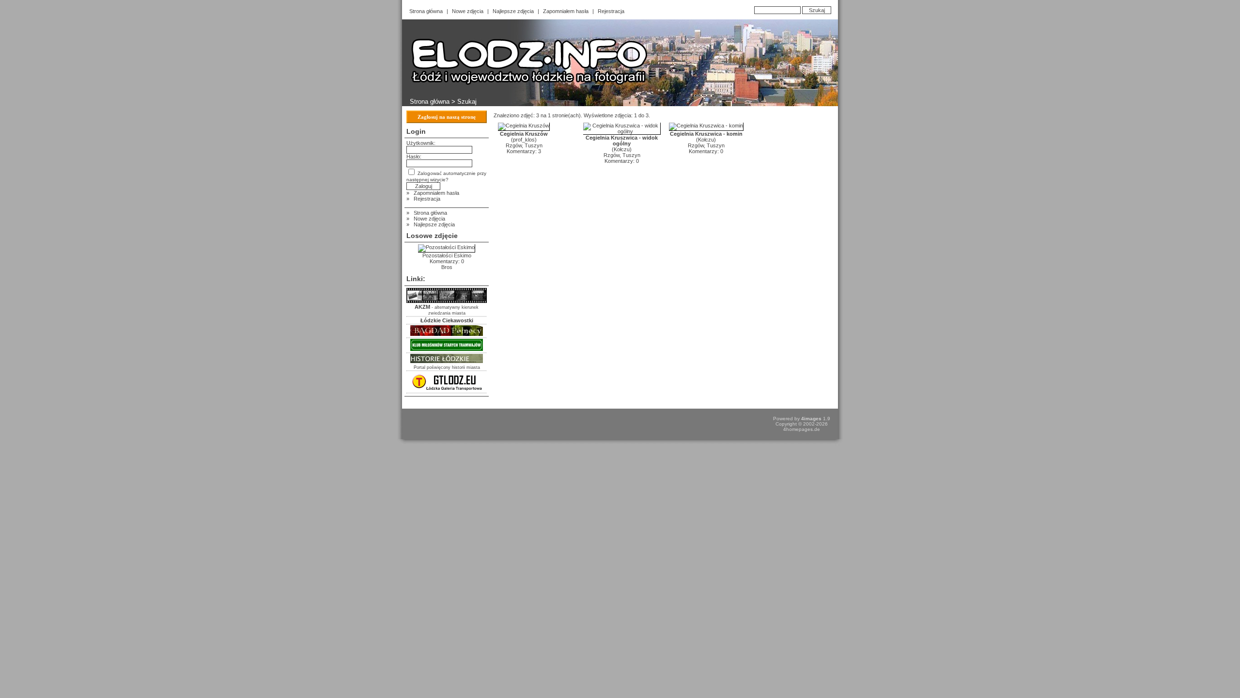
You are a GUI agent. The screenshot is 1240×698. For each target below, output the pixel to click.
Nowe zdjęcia (467, 11)
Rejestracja (611, 11)
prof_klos (524, 140)
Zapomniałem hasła (566, 11)
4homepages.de (801, 429)
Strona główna (426, 11)
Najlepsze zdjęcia (513, 11)
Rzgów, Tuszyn (524, 145)
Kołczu (622, 149)
